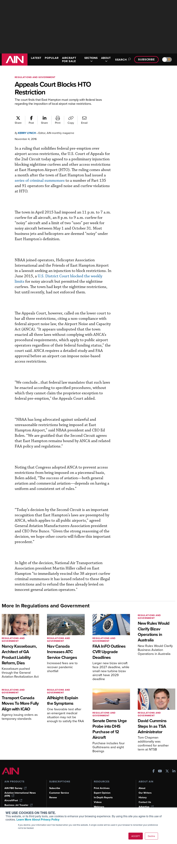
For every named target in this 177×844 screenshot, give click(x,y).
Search (121, 59)
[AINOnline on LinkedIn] (173, 771)
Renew (53, 797)
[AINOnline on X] (167, 771)
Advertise (144, 806)
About (142, 788)
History (143, 797)
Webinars (99, 806)
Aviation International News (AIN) (20, 794)
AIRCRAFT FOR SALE (69, 59)
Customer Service (59, 792)
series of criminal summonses (40, 180)
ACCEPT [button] (135, 836)
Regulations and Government (35, 77)
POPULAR (51, 58)
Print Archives (102, 788)
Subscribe (146, 59)
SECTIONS (91, 58)
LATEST (36, 58)
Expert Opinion (102, 792)
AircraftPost (11, 800)
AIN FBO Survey (13, 788)
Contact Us (145, 802)
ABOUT (106, 58)
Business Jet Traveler (16, 805)
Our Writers (145, 792)
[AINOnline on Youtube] (160, 771)
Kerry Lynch (27, 133)
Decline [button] (151, 836)
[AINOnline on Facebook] (153, 771)
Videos (98, 802)
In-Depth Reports (103, 797)
